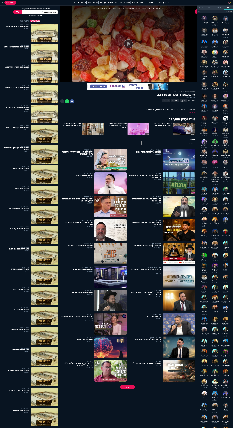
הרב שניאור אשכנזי (154, 267)
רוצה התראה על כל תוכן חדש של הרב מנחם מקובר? (36, 9)
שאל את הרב (118, 2)
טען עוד (128, 387)
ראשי (193, 91)
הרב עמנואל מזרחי (86, 267)
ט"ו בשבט (175, 91)
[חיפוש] (199, 11)
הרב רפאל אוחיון (155, 338)
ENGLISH (76, 2)
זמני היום (110, 2)
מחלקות (95, 2)
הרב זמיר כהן (143, 2)
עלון (105, 2)
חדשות (159, 2)
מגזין (164, 2)
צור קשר (83, 2)
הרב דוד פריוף (156, 291)
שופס (100, 2)
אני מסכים (35, 15)
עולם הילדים (135, 2)
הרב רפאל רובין (156, 314)
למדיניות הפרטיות (32, 15)
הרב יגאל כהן (88, 173)
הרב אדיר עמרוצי (155, 150)
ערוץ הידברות (88, 150)
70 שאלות (127, 2)
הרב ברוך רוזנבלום (87, 220)
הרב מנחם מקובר (183, 91)
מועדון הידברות (10, 3)
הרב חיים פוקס (88, 291)
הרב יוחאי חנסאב (155, 197)
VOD (169, 2)
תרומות (89, 2)
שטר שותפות (152, 2)
